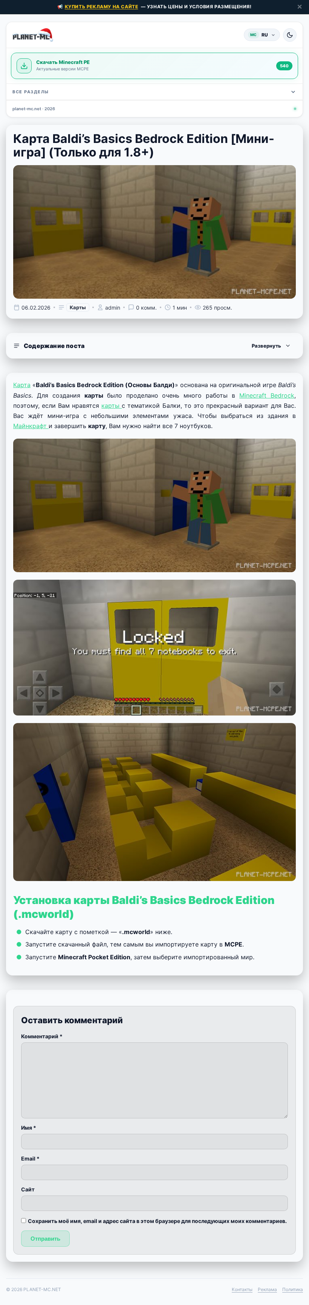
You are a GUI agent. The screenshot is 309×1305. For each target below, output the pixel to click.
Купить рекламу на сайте (101, 6)
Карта (22, 385)
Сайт (28, 1189)
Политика (292, 1289)
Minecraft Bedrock (266, 395)
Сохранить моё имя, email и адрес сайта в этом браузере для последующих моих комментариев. (157, 1221)
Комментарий (42, 1036)
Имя (28, 1127)
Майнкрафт (31, 426)
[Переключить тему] (290, 35)
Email (30, 1158)
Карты (78, 307)
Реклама (267, 1289)
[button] (154, 345)
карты (111, 405)
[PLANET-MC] (32, 35)
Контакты (242, 1289)
